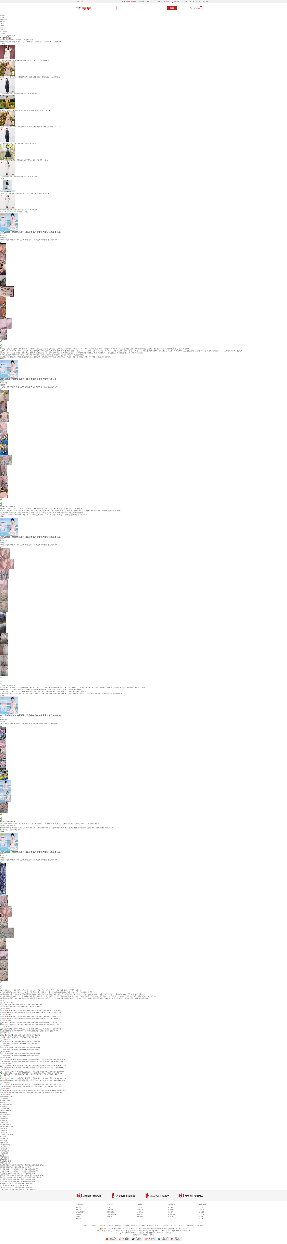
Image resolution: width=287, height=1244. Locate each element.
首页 (1, 36)
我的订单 (141, 1)
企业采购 (167, 1)
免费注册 (133, 1)
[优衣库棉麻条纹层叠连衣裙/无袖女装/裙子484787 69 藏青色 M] (7, 85)
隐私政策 (173, 1225)
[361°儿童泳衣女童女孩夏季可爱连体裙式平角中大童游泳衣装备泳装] (9, 221)
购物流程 (78, 1207)
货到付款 (140, 1207)
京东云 (152, 1235)
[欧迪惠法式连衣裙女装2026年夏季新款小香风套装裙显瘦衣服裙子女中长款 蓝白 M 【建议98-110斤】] (31, 1022)
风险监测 (166, 1225)
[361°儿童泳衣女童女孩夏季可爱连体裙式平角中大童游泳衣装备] (9, 369)
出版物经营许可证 (130, 1231)
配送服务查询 (111, 1212)
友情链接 (142, 1225)
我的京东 (149, 1)
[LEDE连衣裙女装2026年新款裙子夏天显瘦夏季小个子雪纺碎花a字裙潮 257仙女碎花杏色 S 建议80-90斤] (32, 1072)
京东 (91, 9)
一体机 (2, 23)
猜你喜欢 (2, 44)
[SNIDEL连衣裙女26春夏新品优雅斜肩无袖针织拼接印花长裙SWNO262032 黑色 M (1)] (7, 185)
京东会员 (159, 1)
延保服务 (201, 1212)
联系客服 (78, 1219)
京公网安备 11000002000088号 (112, 1229)
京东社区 (158, 1225)
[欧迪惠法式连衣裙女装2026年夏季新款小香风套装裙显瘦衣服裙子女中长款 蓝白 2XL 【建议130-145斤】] (32, 1010)
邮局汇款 (140, 1214)
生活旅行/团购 (80, 1212)
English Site (190, 1225)
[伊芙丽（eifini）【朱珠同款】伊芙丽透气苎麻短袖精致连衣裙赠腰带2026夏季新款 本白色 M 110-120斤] (7, 118)
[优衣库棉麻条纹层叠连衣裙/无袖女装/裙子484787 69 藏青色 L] (7, 135)
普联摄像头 (3, 21)
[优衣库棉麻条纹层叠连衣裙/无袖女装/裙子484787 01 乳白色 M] (7, 201)
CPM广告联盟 (4, 1189)
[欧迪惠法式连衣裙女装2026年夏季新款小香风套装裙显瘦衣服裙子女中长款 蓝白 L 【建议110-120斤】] (31, 1016)
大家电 (78, 1216)
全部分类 (2, 15)
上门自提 (109, 1207)
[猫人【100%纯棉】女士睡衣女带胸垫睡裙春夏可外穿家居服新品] (20, 1035)
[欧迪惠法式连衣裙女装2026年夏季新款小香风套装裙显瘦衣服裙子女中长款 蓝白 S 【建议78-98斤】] (31, 1029)
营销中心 (126, 1225)
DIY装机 (201, 1210)
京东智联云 (26, 1189)
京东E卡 (201, 1214)
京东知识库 (3, 17)
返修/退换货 (171, 1214)
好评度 (5, 236)
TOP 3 (2, 695)
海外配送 (109, 1216)
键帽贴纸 (2, 30)
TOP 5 (2, 1000)
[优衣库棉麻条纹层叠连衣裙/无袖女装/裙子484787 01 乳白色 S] (7, 168)
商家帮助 (118, 1225)
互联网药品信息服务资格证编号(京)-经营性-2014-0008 (152, 1229)
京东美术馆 (3, 32)
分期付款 (140, 1212)
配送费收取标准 (111, 1214)
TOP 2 (2, 517)
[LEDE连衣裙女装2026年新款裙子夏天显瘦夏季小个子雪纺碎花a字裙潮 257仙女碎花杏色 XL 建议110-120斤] (33, 1065)
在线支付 (140, 1210)
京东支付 (145, 1235)
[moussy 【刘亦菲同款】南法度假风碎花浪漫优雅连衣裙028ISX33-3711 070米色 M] (7, 102)
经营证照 (168, 1233)
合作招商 (110, 1225)
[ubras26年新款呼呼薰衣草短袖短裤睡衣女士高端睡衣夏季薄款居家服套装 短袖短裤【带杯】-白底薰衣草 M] (33, 1090)
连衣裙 (6, 36)
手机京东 (176, 1)
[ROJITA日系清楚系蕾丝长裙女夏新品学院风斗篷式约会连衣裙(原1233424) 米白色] (7, 52)
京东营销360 (18, 1189)
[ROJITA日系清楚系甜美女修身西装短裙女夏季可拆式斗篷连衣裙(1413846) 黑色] (7, 151)
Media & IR (200, 1225)
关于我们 (86, 1225)
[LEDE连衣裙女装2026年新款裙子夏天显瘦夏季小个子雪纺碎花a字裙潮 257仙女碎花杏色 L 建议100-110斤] (33, 1084)
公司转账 (140, 1216)
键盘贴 (2, 27)
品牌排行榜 (3, 19)
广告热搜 (11, 1189)
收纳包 (2, 25)
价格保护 (171, 1210)
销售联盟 (150, 1225)
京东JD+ (201, 1219)
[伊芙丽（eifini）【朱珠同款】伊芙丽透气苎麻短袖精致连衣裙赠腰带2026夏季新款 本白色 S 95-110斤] (7, 68)
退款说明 (171, 1212)
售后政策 (171, 1207)
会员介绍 (78, 1210)
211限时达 (110, 1210)
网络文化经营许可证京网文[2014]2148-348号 (150, 1231)
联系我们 (94, 1225)
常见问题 (78, 1214)
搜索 (172, 8)
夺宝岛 (201, 1207)
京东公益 (181, 1225)
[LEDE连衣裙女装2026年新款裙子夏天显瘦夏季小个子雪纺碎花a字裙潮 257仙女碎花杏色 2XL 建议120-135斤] (33, 1078)
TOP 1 (2, 359)
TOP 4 (2, 832)
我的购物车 (196, 8)
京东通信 (201, 1216)
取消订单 (171, 1216)
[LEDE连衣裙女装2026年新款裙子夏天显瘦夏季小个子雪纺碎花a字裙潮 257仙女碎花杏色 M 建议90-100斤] (32, 1059)
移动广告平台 (34, 1189)
